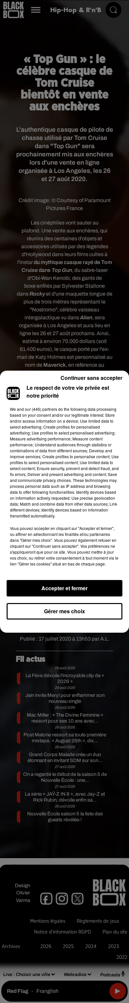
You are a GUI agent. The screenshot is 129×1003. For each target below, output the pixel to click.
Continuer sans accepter (91, 378)
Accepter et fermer (64, 588)
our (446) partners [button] (41, 409)
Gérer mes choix (64, 611)
